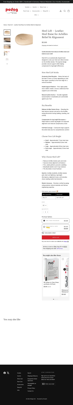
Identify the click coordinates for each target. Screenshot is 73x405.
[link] (51, 269)
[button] (64, 269)
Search (29, 373)
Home (5, 25)
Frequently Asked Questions (32, 379)
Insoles (27, 7)
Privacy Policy (31, 388)
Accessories (36, 11)
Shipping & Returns (33, 376)
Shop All (45, 11)
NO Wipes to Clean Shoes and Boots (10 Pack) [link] (51, 283)
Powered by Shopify (42, 398)
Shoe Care (43, 7)
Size (43, 202)
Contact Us (31, 391)
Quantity (45, 209)
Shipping (44, 45)
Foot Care (26, 11)
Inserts (35, 7)
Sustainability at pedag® (32, 384)
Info (35, 15)
